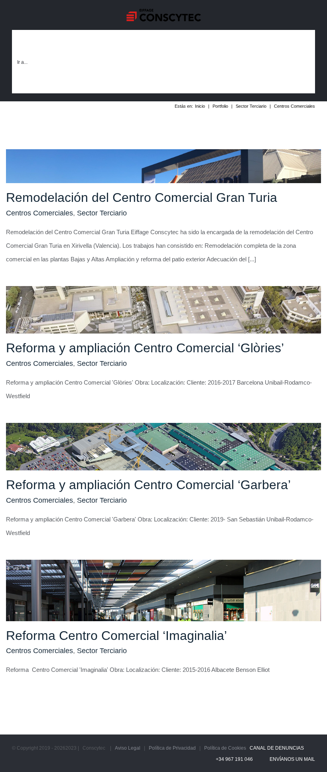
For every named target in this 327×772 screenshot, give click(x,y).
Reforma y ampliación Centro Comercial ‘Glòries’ (145, 348)
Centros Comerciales (39, 213)
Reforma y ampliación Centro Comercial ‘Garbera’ (148, 485)
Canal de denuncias (275, 748)
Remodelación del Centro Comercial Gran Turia (141, 197)
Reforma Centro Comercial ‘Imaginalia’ (116, 635)
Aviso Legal (127, 748)
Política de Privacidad (172, 748)
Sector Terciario (102, 213)
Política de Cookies (225, 748)
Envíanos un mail (291, 759)
